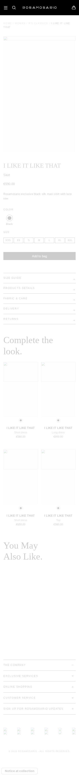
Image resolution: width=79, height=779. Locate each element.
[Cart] (74, 8)
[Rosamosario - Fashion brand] (39, 5)
